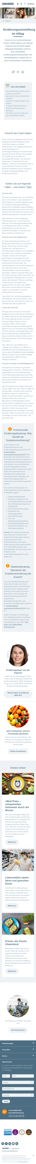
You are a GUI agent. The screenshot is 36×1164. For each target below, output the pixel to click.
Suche (6, 1101)
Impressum (15, 1148)
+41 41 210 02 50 (16, 1116)
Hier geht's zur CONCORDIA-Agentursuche (16, 624)
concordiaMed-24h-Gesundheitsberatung (16, 1111)
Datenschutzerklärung (23, 1161)
